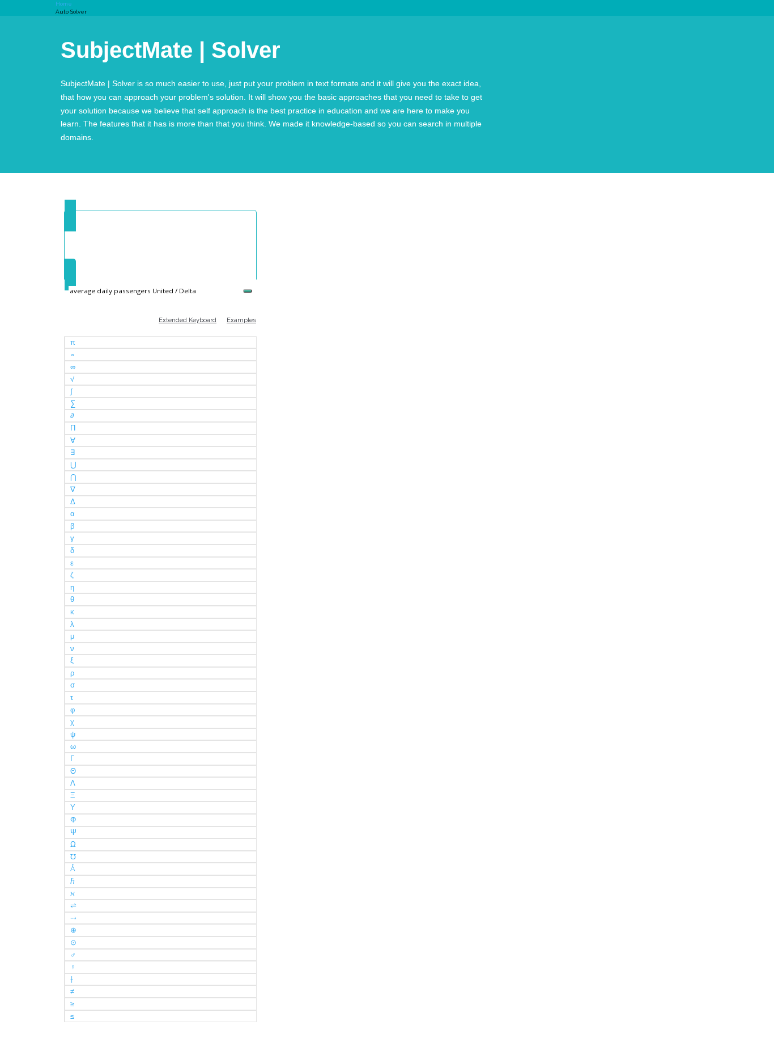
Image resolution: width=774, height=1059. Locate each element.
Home (64, 4)
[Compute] (247, 291)
